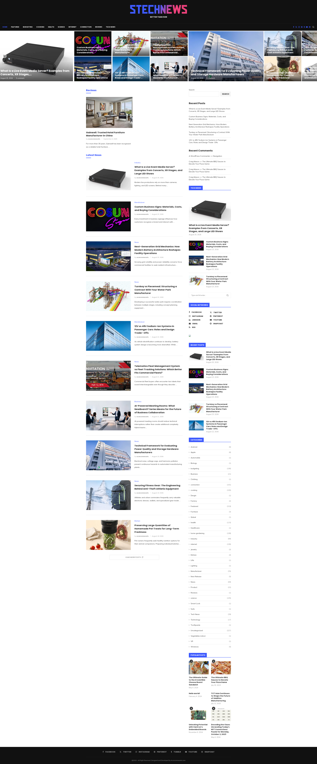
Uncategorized (211, 630)
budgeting (28, 27)
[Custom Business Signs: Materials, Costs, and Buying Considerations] (94, 43)
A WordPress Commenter (199, 156)
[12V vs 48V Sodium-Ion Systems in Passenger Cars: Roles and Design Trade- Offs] (132, 68)
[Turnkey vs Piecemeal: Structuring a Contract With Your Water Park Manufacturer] (108, 296)
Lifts (211, 560)
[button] (4, 56)
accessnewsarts (94, 139)
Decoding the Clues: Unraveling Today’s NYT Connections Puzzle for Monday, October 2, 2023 (220, 730)
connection (86, 27)
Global (211, 517)
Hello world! (194, 693)
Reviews (98, 27)
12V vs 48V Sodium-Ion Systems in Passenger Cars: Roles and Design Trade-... (130, 75)
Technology (211, 620)
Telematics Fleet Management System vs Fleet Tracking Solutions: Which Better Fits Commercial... (169, 48)
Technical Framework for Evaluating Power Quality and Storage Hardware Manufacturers (226, 72)
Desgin (211, 495)
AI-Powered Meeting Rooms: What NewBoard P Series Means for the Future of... (168, 75)
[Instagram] (299, 27)
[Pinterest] (302, 27)
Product (211, 587)
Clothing (211, 479)
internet (72, 27)
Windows (211, 647)
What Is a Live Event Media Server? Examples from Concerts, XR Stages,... (37, 72)
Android (211, 447)
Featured (15, 27)
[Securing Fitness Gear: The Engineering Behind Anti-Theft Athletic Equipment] (282, 43)
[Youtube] (307, 27)
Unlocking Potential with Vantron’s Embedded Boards (198, 727)
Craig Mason (194, 161)
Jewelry (211, 549)
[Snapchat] (309, 27)
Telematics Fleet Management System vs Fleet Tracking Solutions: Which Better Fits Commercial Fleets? (158, 369)
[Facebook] (293, 27)
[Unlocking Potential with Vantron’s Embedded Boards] (199, 715)
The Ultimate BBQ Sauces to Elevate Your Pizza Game (207, 162)
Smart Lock (211, 603)
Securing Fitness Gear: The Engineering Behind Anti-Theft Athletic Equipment (280, 50)
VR (211, 641)
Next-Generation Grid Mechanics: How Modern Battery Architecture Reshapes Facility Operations (93, 74)
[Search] (313, 27)
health (51, 27)
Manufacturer (211, 571)
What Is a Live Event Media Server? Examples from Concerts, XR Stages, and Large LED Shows (158, 170)
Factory (211, 501)
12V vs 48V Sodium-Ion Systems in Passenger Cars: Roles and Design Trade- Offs (154, 329)
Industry (211, 539)
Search (192, 90)
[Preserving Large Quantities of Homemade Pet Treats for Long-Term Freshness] (282, 68)
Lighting (211, 566)
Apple (211, 452)
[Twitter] (296, 27)
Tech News (110, 27)
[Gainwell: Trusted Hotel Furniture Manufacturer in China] (109, 112)
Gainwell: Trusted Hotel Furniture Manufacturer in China (105, 134)
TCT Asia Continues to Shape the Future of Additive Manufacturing (220, 697)
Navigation (217, 156)
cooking (40, 27)
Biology (211, 463)
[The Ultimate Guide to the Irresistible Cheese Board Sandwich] (199, 667)
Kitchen (211, 555)
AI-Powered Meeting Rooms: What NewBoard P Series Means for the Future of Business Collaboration (157, 409)
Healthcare (211, 528)
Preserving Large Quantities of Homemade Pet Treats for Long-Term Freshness (283, 75)
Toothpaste (211, 625)
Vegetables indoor (211, 636)
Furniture (211, 512)
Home (4, 27)
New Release (211, 576)
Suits (211, 609)
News (211, 582)
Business (211, 474)
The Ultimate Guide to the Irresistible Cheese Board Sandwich (198, 681)
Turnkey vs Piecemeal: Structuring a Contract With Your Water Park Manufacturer (131, 48)
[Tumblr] (304, 27)
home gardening (211, 533)
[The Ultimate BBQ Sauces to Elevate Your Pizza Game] (221, 667)
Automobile (211, 458)
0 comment (22, 78)
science (61, 27)
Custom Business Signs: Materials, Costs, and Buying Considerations (93, 50)
